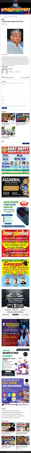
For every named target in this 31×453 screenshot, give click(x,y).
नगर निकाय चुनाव (4, 430)
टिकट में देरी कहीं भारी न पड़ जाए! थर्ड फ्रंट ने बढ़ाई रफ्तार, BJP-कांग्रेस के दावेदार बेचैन (12, 414)
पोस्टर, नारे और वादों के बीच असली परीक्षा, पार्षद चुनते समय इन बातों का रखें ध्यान (11, 410)
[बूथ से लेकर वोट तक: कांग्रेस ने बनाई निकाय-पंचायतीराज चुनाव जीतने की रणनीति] (22, 117)
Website (3, 102)
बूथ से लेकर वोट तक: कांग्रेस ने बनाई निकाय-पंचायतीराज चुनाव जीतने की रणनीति (22, 124)
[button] (2, 13)
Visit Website (11, 71)
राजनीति (2, 19)
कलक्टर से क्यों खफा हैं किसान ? (25, 77)
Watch (29, 13)
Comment (3, 84)
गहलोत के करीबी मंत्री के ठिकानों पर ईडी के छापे (8, 77)
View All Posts (18, 71)
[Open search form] (24, 13)
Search (3, 141)
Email (3, 99)
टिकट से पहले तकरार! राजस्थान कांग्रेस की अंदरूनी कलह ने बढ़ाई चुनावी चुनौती (8, 124)
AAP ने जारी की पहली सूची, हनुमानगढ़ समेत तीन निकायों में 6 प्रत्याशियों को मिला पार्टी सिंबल (12, 412)
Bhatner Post (4, 23)
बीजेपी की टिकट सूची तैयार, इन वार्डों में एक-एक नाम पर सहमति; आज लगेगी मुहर (11, 417)
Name (3, 96)
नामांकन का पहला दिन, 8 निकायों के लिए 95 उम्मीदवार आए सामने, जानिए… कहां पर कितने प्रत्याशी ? (13, 415)
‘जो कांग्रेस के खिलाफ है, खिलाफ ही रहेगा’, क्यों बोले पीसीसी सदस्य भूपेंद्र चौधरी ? (8, 137)
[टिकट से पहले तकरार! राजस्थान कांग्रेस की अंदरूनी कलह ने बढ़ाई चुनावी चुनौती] (8, 117)
